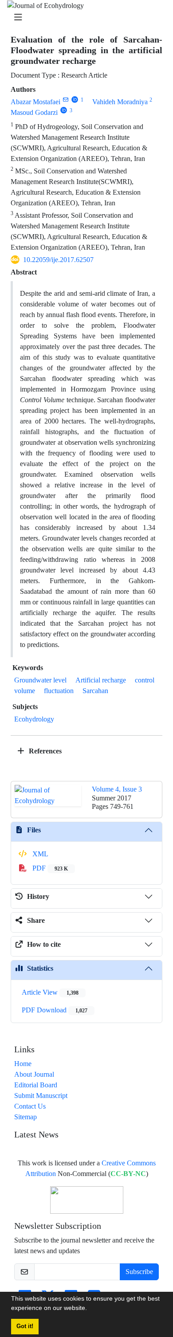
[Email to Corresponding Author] (65, 99)
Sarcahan (95, 690)
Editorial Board (35, 1085)
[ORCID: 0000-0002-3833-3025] (75, 99)
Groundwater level (40, 680)
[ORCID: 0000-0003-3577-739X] (63, 110)
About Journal (34, 1074)
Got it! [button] (24, 1326)
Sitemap (25, 1117)
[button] (90, 1309)
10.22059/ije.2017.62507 (58, 259)
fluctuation (59, 690)
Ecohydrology (34, 719)
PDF (49, 868)
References (44, 751)
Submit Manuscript (40, 1095)
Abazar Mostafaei (35, 102)
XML (39, 854)
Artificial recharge (100, 680)
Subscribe (139, 1271)
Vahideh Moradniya (120, 102)
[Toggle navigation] (84, 17)
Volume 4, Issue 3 (117, 789)
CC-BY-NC (128, 1173)
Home (22, 1063)
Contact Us (30, 1106)
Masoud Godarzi (34, 112)
